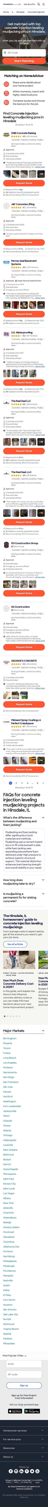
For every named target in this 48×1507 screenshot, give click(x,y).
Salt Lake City (10, 1314)
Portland (8, 1251)
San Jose (8, 1087)
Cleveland (8, 1237)
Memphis (8, 1275)
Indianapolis (9, 1140)
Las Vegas (8, 1193)
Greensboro (9, 1217)
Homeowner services (15, 1430)
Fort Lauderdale (12, 1106)
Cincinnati (8, 1232)
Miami (6, 1116)
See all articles (15, 944)
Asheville (8, 1208)
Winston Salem (11, 1227)
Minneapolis (9, 1174)
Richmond (8, 1324)
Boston (7, 1159)
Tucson (7, 1048)
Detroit (7, 1164)
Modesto (8, 1067)
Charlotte (8, 1212)
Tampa (7, 1125)
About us (8, 1456)
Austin (6, 1285)
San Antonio (9, 1309)
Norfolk (7, 1319)
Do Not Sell (26, 1481)
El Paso (7, 1295)
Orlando (7, 1120)
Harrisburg (9, 1256)
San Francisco (10, 1082)
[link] (24, 139)
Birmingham (9, 1038)
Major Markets (13, 1031)
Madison (7, 1338)
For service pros (12, 1439)
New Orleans (10, 1149)
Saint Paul (8, 1179)
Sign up (24, 1385)
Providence (9, 1271)
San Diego (8, 1077)
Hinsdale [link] (21, 12)
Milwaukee (9, 1343)
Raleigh (7, 1222)
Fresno (7, 1053)
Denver (7, 1091)
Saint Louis (9, 1188)
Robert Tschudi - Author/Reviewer (18, 973)
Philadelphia (10, 1261)
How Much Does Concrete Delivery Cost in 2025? (18, 984)
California (16, 1481)
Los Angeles (9, 1062)
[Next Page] (43, 783)
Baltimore (8, 1154)
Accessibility (37, 1481)
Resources (9, 1448)
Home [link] (6, 12)
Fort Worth (9, 1300)
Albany (7, 1198)
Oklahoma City (11, 1246)
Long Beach (9, 1057)
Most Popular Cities (13, 1355)
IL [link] (12, 12)
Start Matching (24, 61)
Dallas (6, 1290)
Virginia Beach (11, 1329)
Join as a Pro (29, 4)
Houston (7, 1304)
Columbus (8, 1241)
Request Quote (24, 183)
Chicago (7, 1135)
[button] (7, 174)
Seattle (7, 1333)
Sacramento (10, 1072)
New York (8, 1203)
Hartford (7, 1096)
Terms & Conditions (24, 1489)
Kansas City (9, 1183)
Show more (40, 167)
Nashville (8, 1280)
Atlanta (7, 1130)
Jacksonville (9, 1111)
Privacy (8, 1481)
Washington (9, 1101)
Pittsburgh (9, 1266)
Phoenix (7, 1043)
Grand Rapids (10, 1169)
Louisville (8, 1145)
